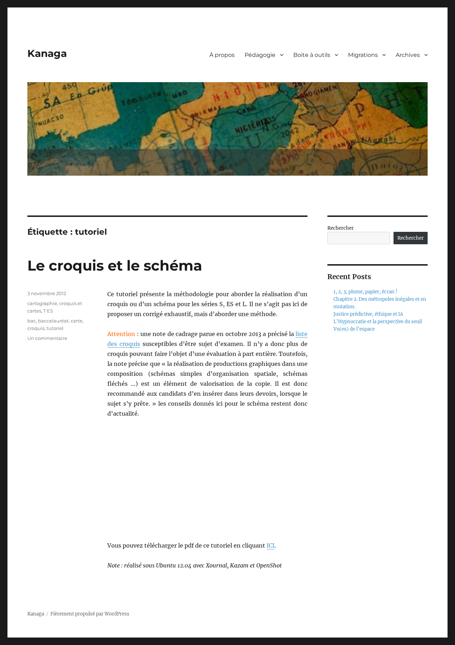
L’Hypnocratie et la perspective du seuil (377, 322)
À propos (222, 55)
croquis (35, 328)
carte (76, 321)
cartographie (42, 303)
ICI (270, 545)
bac (31, 321)
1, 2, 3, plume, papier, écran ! (365, 292)
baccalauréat (53, 321)
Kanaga (47, 53)
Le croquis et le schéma (114, 265)
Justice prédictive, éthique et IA (368, 314)
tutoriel (55, 328)
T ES (48, 311)
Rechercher (340, 228)
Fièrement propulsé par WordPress (89, 614)
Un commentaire (47, 338)
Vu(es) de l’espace (354, 329)
